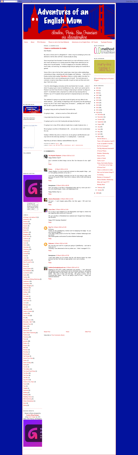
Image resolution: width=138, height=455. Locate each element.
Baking (25, 228)
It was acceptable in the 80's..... (106, 143)
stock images (32, 417)
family (25, 275)
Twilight (25, 388)
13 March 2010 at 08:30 (62, 185)
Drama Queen (27, 268)
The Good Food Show (29, 371)
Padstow (25, 335)
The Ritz (25, 377)
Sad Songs (26, 356)
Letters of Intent (27, 311)
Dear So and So (27, 262)
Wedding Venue (27, 397)
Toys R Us (26, 379)
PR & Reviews (41, 42)
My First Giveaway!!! (103, 146)
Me (24, 317)
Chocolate (26, 247)
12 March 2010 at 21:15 (68, 155)
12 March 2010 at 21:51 (61, 169)
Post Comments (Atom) (58, 335)
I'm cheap (26, 296)
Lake (24, 307)
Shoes (25, 360)
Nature (25, 326)
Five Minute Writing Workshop (31, 279)
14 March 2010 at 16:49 (60, 243)
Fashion (25, 277)
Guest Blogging (27, 285)
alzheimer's (26, 219)
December (100, 114)
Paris (24, 339)
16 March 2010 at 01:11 (72, 267)
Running (25, 354)
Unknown (51, 243)
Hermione (25, 290)
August (100, 124)
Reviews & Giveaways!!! (103, 177)
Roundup (25, 352)
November (100, 117)
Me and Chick (27, 320)
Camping (25, 240)
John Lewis (26, 300)
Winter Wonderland (28, 401)
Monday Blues (101, 184)
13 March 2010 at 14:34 (61, 209)
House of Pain (101, 155)
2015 (97, 100)
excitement (26, 273)
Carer (24, 243)
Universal (25, 390)
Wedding (25, 394)
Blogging (25, 234)
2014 (97, 102)
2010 (97, 112)
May (99, 131)
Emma (50, 169)
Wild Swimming (27, 399)
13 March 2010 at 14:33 (66, 199)
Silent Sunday (27, 362)
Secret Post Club (28, 358)
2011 (97, 110)
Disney (25, 266)
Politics (25, 343)
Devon (25, 264)
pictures (25, 341)
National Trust (27, 324)
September (101, 122)
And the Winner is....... (103, 138)
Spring (25, 364)
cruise (25, 258)
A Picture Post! (101, 167)
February (100, 187)
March (99, 136)
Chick (24, 245)
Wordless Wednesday (103, 153)
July (99, 126)
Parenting (25, 337)
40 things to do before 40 (30, 217)
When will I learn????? (103, 182)
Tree (24, 386)
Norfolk (25, 328)
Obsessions (26, 330)
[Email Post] (60, 143)
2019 (97, 90)
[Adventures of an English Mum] (29, 146)
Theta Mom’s (64, 76)
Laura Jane (51, 209)
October (100, 119)
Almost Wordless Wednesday (105, 179)
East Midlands (27, 270)
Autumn (25, 226)
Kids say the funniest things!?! (105, 172)
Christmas (26, 249)
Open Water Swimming (29, 332)
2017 (97, 95)
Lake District (26, 309)
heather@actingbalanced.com (57, 267)
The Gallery (26, 369)
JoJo (24, 302)
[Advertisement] (32, 72)
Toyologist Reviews (106, 42)
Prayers (25, 345)
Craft (24, 255)
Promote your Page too (28, 147)
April (99, 134)
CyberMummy (27, 260)
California (25, 238)
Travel (25, 384)
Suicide (25, 367)
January (100, 190)
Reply (50, 164)
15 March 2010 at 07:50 (62, 255)
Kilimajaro (26, 305)
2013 (97, 105)
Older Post (88, 331)
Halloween (26, 287)
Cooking (25, 251)
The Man (25, 373)
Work (24, 403)
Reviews (25, 349)
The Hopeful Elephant (54, 155)
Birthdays (25, 232)
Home (26, 42)
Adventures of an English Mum (30, 125)
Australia (25, 223)
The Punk (26, 375)
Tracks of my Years (28, 381)
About (32, 42)
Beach (25, 230)
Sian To (50, 227)
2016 (97, 98)
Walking (25, 392)
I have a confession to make (55, 48)
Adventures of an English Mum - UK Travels (85, 42)
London (25, 313)
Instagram (26, 298)
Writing (25, 405)
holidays (25, 292)
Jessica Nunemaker (54, 199)
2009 (97, 193)
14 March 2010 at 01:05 (59, 227)
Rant (24, 347)
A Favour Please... (102, 151)
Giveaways (26, 283)
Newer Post (47, 331)
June (99, 129)
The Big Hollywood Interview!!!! (105, 148)
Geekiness (26, 281)
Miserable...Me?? (28, 322)
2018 (97, 93)
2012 (97, 107)
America (25, 221)
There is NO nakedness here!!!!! (106, 141)
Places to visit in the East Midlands (59, 42)
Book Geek (26, 236)
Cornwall (25, 253)
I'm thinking (100, 174)
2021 (97, 88)
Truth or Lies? (101, 160)
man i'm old (26, 315)
